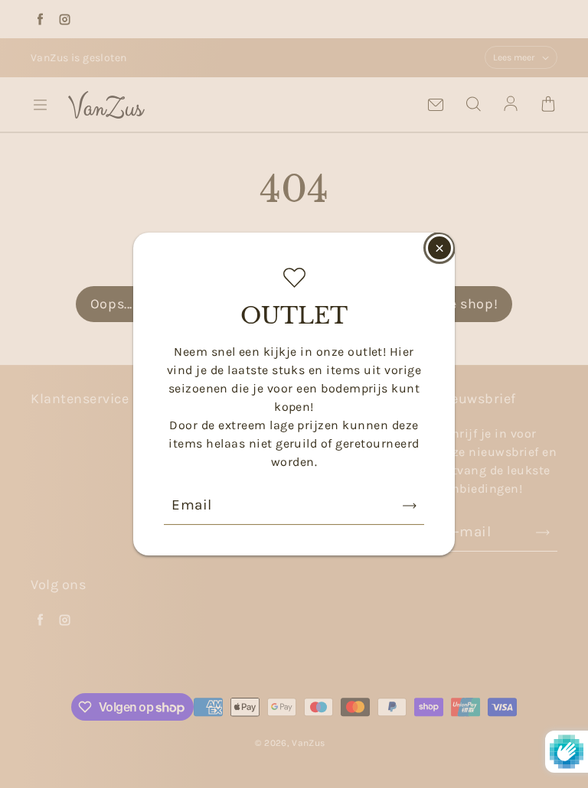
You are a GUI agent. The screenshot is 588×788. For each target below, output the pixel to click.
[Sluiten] (439, 247)
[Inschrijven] (409, 506)
